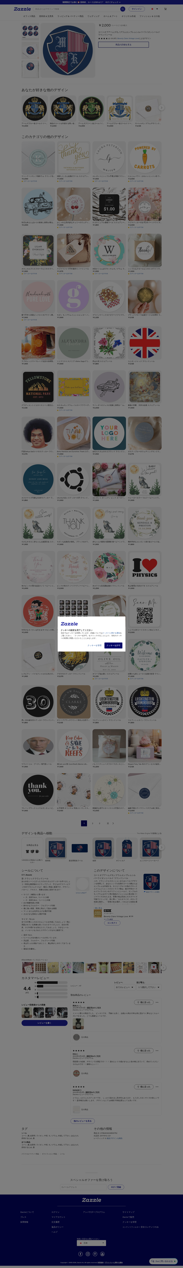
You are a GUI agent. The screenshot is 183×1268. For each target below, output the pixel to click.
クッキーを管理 (94, 645)
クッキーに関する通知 (111, 633)
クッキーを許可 (113, 645)
